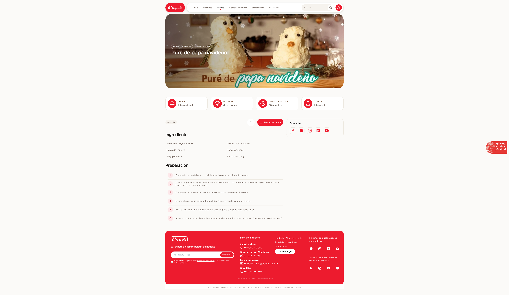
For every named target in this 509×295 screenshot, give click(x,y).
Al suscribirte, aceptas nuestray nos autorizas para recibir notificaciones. (201, 262)
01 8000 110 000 (253, 248)
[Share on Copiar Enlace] (293, 130)
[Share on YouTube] (327, 130)
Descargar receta (272, 122)
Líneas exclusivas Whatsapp (254, 252)
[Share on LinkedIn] (318, 130)
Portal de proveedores (286, 242)
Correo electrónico (249, 260)
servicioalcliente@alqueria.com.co (261, 264)
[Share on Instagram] (310, 130)
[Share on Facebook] (301, 130)
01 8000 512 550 (253, 271)
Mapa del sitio (213, 287)
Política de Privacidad (205, 261)
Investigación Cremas (273, 287)
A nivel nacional (248, 244)
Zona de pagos (285, 251)
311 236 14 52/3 (252, 256)
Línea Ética (245, 268)
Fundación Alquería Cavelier (289, 238)
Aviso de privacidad (255, 287)
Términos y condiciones (292, 287)
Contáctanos (281, 246)
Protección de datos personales (233, 287)
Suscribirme (226, 255)
